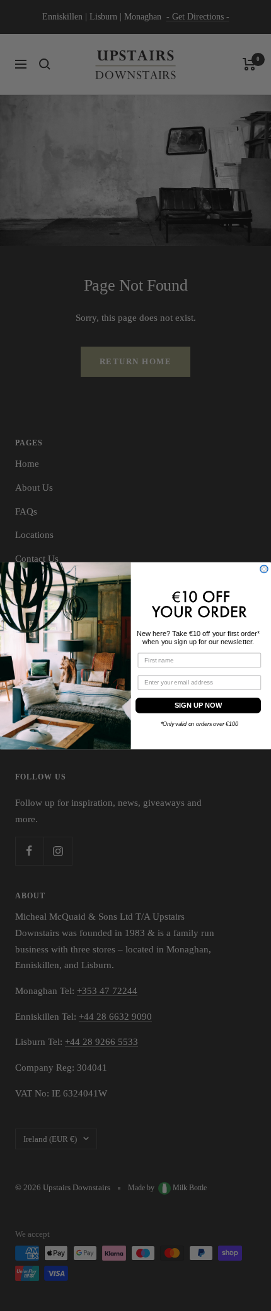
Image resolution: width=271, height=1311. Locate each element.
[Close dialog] (264, 568)
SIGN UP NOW (198, 705)
